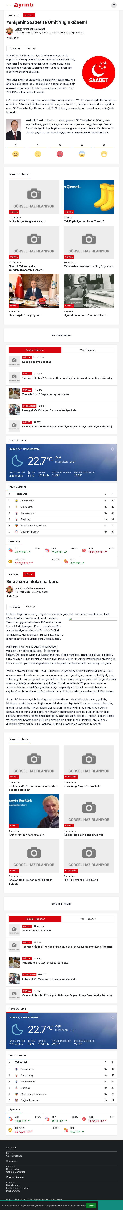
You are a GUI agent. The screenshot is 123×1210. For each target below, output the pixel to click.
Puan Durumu (13, 1190)
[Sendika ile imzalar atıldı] (61, 361)
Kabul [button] (91, 1206)
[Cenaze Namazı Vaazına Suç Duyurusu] (89, 249)
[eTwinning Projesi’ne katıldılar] (89, 768)
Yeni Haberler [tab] (87, 350)
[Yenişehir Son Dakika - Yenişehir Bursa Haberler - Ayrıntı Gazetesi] (24, 4)
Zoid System (55, 1199)
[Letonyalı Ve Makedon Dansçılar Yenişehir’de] (61, 410)
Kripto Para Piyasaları (17, 1188)
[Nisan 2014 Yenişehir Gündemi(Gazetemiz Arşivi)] (34, 249)
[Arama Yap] (114, 5)
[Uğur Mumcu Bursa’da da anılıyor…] (89, 295)
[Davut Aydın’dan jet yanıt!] (34, 295)
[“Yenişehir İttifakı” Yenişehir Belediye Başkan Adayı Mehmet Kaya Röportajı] (61, 377)
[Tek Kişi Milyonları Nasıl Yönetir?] (89, 201)
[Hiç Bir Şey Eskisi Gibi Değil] (89, 862)
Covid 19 (10, 1182)
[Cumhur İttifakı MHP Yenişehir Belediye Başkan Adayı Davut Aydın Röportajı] (61, 426)
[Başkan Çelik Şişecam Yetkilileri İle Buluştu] (34, 862)
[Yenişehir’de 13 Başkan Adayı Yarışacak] (61, 394)
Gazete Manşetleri (15, 1171)
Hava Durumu (13, 1185)
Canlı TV (10, 1166)
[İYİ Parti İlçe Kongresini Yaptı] (34, 201)
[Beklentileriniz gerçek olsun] (34, 815)
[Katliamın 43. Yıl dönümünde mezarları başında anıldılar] (34, 768)
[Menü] (9, 5)
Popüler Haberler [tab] (35, 350)
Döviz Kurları (13, 1169)
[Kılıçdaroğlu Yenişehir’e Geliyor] (89, 815)
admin (18, 29)
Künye (9, 1153)
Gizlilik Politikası (14, 1155)
